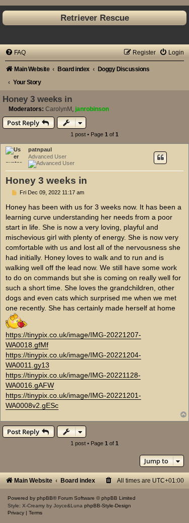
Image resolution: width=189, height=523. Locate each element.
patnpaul (40, 149)
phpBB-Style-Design (107, 505)
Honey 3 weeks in (37, 98)
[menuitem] (15, 52)
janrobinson (92, 109)
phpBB (45, 498)
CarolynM (58, 109)
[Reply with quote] (160, 157)
